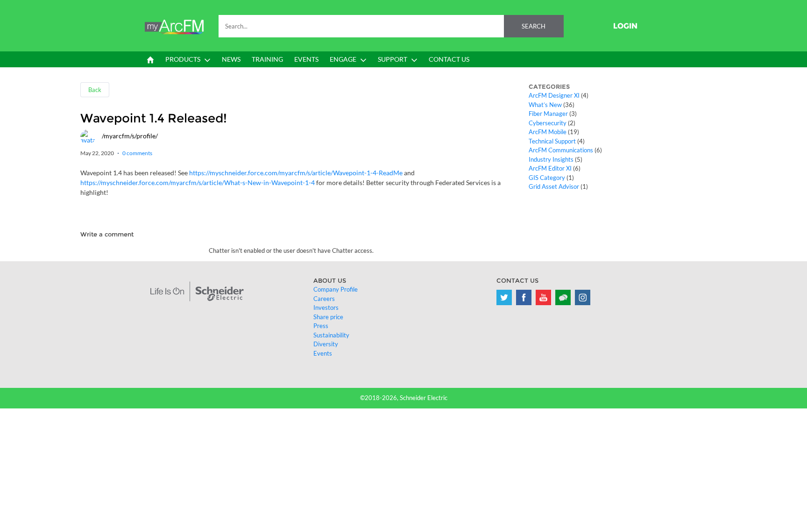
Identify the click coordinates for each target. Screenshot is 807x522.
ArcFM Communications (561, 150)
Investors (326, 307)
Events (322, 353)
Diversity (325, 344)
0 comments (137, 153)
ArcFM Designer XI (554, 95)
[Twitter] (504, 297)
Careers (324, 298)
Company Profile (335, 289)
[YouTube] (543, 297)
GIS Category (547, 177)
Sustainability (331, 335)
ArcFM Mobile (547, 132)
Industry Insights (551, 159)
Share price (328, 317)
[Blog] (563, 297)
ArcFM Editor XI (550, 168)
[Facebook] (523, 297)
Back (94, 89)
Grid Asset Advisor (554, 186)
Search (533, 26)
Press (320, 325)
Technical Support (552, 141)
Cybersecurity (547, 123)
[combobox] (391, 26)
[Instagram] (582, 297)
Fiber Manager (548, 113)
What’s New (545, 104)
